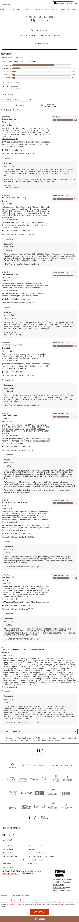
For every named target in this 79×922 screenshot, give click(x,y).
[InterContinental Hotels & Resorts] (6, 3)
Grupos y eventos (60, 9)
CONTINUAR (39, 912)
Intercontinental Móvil (35, 846)
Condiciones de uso (9, 849)
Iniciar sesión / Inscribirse (64, 3)
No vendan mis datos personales (13, 860)
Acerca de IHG (33, 863)
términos (9, 902)
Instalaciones (13, 9)
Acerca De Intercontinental (11, 846)
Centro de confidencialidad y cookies (41, 856)
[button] (76, 3)
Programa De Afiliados (36, 860)
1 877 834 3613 (27, 873)
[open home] (3, 739)
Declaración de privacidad (14, 904)
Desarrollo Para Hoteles (36, 853)
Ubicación (44, 9)
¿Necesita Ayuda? (34, 849)
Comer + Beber (30, 9)
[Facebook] (4, 835)
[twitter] (9, 835)
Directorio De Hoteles (10, 856)
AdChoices (6, 863)
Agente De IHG (7, 867)
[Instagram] (14, 835)
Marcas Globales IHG (9, 853)
